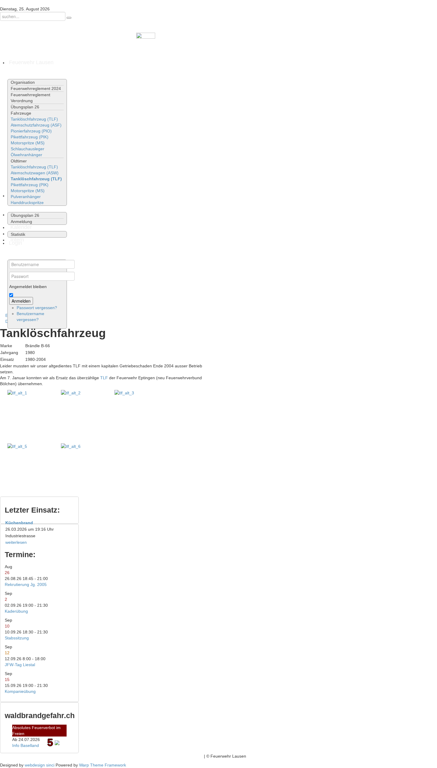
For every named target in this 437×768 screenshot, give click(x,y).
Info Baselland (25, 745)
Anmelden (21, 301)
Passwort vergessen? (37, 307)
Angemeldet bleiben (28, 286)
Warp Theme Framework (102, 765)
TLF (104, 377)
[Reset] (69, 18)
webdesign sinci (39, 765)
